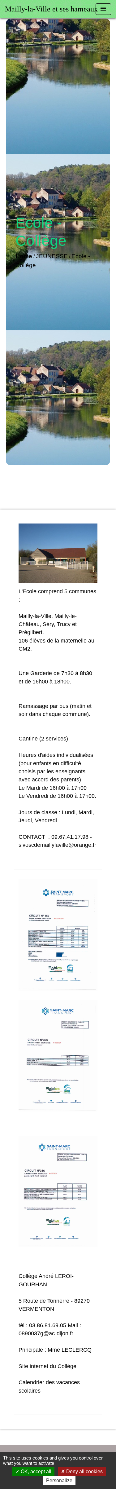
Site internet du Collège (47, 1366)
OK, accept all (35, 1471)
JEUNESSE (52, 256)
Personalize (59, 1480)
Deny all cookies (84, 1471)
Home (23, 256)
